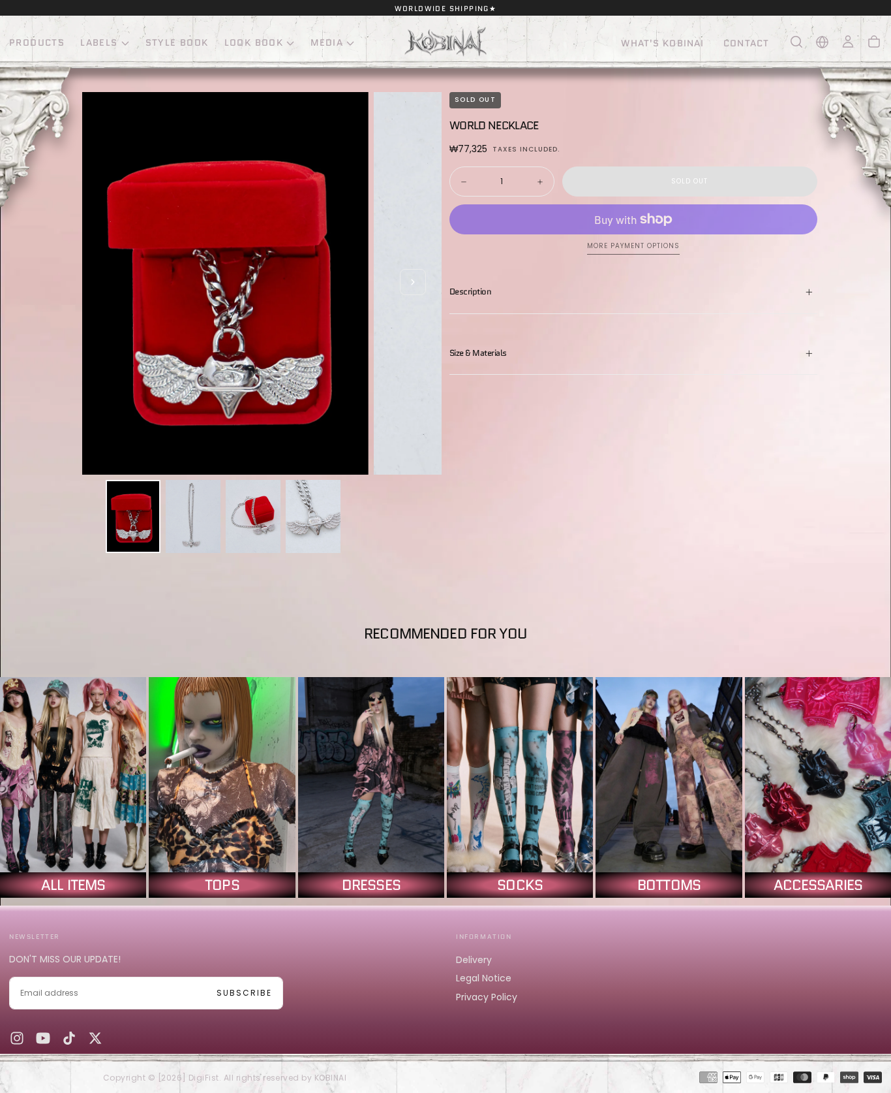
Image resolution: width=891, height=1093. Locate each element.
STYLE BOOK (177, 42)
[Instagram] (17, 1038)
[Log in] (848, 41)
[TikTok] (69, 1038)
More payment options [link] (633, 246)
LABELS (98, 42)
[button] (796, 41)
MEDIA (326, 42)
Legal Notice (483, 978)
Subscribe (244, 992)
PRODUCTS (37, 42)
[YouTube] (43, 1038)
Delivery (474, 959)
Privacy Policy (486, 997)
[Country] (822, 42)
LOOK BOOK (254, 42)
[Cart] (874, 41)
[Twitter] (95, 1038)
